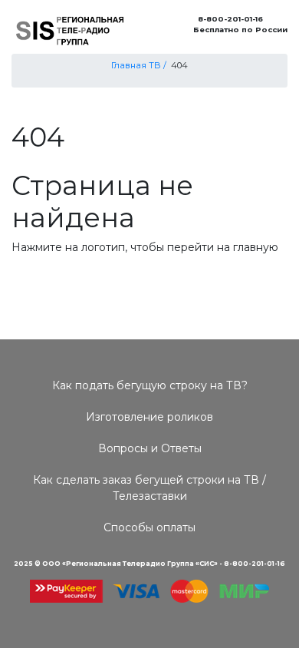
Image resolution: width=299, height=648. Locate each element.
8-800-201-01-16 (228, 19)
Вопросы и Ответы (150, 448)
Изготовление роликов (149, 417)
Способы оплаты (150, 527)
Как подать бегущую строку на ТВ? (150, 385)
